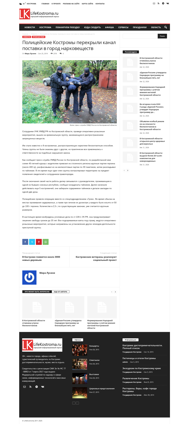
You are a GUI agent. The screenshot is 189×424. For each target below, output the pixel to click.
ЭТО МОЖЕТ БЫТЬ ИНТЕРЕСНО (37, 292)
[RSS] (158, 3)
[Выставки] (79, 378)
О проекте (56, 4)
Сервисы (123, 27)
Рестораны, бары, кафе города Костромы (140, 390)
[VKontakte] (168, 3)
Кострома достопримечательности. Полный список (142, 347)
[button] (165, 27)
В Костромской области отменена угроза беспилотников (33, 323)
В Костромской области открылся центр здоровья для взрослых (152, 141)
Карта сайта (87, 4)
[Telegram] (163, 3)
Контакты (100, 4)
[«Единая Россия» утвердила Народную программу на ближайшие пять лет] (69, 307)
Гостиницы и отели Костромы (139, 358)
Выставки (94, 374)
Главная (45, 4)
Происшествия (38, 37)
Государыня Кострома (132, 352)
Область (156, 27)
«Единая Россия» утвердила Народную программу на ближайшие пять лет (68, 323)
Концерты (94, 346)
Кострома (45, 27)
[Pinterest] (39, 242)
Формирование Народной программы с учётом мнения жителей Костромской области (101, 324)
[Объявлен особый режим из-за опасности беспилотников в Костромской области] (130, 125)
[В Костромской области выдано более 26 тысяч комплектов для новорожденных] (130, 157)
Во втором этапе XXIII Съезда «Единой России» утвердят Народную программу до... (152, 108)
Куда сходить (92, 27)
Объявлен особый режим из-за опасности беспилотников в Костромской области (152, 125)
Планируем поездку (68, 27)
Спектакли (94, 360)
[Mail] (154, 3)
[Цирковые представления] (79, 392)
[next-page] (115, 291)
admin (125, 362)
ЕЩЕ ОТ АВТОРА (60, 292)
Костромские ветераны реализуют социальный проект (96, 258)
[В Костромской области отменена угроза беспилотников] (37, 307)
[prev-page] (111, 291)
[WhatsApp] (46, 242)
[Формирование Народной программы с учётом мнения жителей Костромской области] (102, 307)
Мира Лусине (30, 53)
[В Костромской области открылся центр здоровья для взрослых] (130, 142)
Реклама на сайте (71, 4)
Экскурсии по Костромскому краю (142, 368)
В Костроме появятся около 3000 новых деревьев (41, 258)
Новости (30, 27)
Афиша (109, 27)
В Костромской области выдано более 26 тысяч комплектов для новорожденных (151, 157)
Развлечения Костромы (136, 378)
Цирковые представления (101, 388)
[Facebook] (25, 242)
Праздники (140, 27)
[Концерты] (79, 350)
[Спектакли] (79, 364)
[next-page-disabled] (77, 402)
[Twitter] (32, 242)
